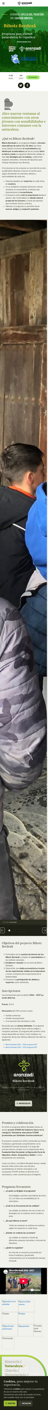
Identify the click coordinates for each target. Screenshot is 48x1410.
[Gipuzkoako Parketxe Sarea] (10, 1330)
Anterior (2, 930)
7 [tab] (30, 930)
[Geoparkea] (25, 1330)
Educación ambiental (24, 18)
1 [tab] (9, 930)
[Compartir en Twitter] (21, 85)
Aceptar (11, 1403)
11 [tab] (25, 932)
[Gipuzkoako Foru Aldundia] (10, 1306)
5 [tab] (23, 930)
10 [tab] (21, 932)
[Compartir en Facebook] (27, 85)
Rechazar (26, 1403)
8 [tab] (34, 930)
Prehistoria (38, 14)
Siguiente (44, 930)
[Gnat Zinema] (26, 1306)
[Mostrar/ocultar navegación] (3, 3)
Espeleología (26, 14)
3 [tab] (16, 930)
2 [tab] (13, 930)
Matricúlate (24, 1103)
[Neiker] (26, 1318)
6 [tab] (27, 930)
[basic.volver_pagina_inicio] (24, 3)
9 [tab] (37, 930)
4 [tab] (20, 930)
